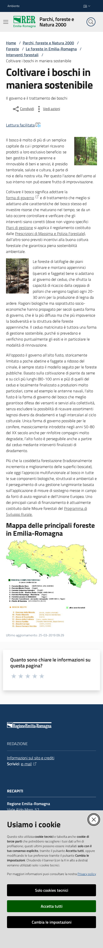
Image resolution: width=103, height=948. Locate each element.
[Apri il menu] (6, 22)
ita (85, 5)
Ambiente (14, 6)
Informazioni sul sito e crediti (30, 758)
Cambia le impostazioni (52, 922)
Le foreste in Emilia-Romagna (51, 49)
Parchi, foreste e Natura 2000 (48, 43)
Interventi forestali (22, 55)
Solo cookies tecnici (51, 890)
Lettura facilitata (20, 125)
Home (11, 43)
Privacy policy (87, 873)
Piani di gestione (19, 228)
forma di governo (20, 198)
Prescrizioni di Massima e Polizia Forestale (49, 234)
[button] (91, 21)
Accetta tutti (51, 906)
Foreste (12, 49)
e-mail (26, 764)
